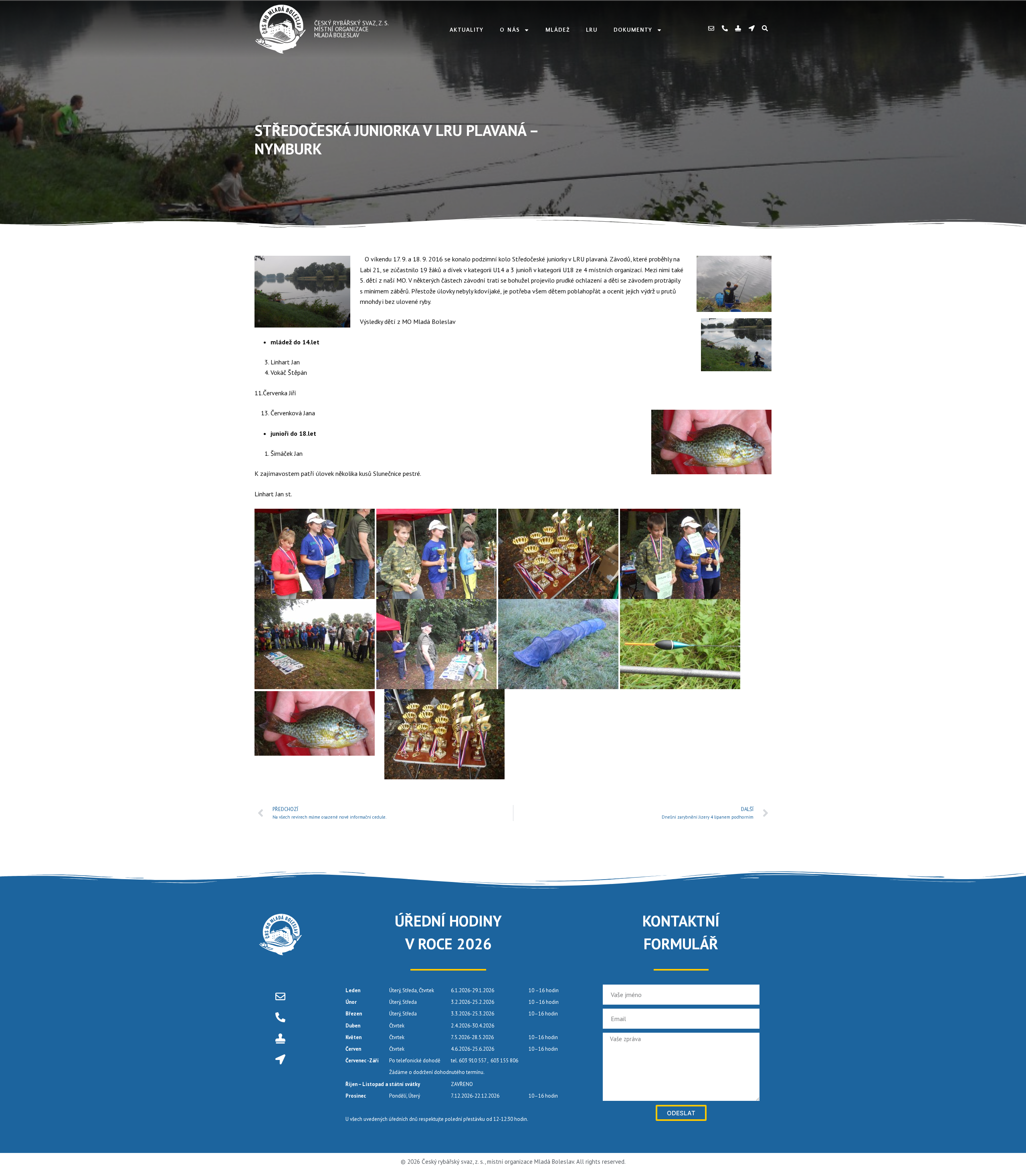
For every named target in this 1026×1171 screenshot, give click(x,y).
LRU (592, 30)
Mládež (557, 30)
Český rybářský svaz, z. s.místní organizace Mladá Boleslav (351, 29)
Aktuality (467, 30)
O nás (510, 30)
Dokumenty (633, 30)
